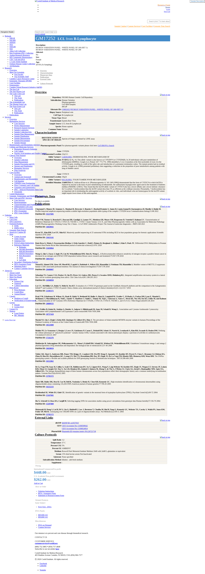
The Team (18, 98)
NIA (11, 45)
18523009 (50, 325)
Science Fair (18, 281)
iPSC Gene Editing (21, 213)
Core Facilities (147, 26)
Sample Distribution (21, 136)
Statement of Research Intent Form (51, 496)
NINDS (12, 42)
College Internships (21, 286)
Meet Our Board (15, 277)
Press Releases (19, 290)
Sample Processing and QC (24, 164)
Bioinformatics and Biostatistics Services (24, 145)
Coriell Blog (18, 292)
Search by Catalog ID (17, 232)
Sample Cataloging (21, 130)
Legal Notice (19, 313)
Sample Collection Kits (23, 132)
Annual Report (19, 294)
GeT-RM (22, 260)
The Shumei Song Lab (17, 104)
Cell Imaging (19, 181)
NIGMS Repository (26, 249)
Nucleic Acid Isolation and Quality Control (30, 153)
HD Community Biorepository (20, 57)
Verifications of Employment (25, 300)
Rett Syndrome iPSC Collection (21, 53)
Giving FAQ (19, 307)
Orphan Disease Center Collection (22, 64)
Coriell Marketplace (16, 194)
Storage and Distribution (23, 166)
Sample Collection (21, 160)
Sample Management (22, 138)
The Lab (17, 96)
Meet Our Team (15, 275)
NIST (21, 258)
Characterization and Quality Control (28, 205)
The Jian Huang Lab (17, 92)
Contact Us (13, 309)
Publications (18, 100)
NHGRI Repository (26, 251)
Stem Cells (13, 217)
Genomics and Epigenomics (24, 187)
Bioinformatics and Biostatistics (26, 179)
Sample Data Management (24, 134)
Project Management (22, 126)
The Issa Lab (14, 89)
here (57, 549)
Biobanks (22, 247)
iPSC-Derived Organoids (23, 209)
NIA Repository (25, 256)
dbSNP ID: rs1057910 (70, 423)
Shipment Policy (20, 266)
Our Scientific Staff (21, 77)
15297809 (50, 404)
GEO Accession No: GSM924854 (75, 429)
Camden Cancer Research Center (21, 79)
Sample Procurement (22, 141)
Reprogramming (20, 202)
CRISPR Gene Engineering (24, 183)
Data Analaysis (20, 170)
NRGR (12, 38)
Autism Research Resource (19, 55)
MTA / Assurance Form (47, 493)
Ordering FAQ (19, 241)
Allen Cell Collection (17, 51)
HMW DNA (19, 228)
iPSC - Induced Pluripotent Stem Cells (28, 190)
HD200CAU (43, 517)
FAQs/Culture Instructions (24, 243)
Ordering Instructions (46, 491)
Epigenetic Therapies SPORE (20, 81)
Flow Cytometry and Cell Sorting (26, 185)
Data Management (21, 162)
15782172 (50, 414)
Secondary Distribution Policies (26, 262)
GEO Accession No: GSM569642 (75, 426)
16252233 (50, 387)
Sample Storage (20, 143)
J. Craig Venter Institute (18, 62)
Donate (17, 305)
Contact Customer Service (24, 269)
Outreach (17, 283)
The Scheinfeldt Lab (17, 102)
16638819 (50, 348)
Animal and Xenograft (22, 177)
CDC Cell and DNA (17, 60)
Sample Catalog (120, 26)
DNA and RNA (15, 222)
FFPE (16, 226)
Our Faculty (18, 74)
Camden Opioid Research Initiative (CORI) (25, 87)
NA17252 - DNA (44, 507)
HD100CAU (43, 515)
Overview (13, 70)
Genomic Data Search (162, 26)
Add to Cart (38, 483)
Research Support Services (24, 128)
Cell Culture (18, 151)
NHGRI (12, 47)
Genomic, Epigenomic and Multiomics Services (27, 196)
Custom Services (134, 26)
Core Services (19, 124)
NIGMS (12, 40)
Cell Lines (13, 219)
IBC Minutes (19, 315)
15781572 (50, 376)
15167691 (50, 395)
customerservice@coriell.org (46, 543)
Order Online (19, 239)
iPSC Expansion (20, 211)
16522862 (50, 361)
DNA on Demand (44, 525)
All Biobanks (14, 66)
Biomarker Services (21, 168)
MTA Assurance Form (22, 264)
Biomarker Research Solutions (25, 149)
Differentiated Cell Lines (23, 207)
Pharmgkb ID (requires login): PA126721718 (79, 431)
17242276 (50, 338)
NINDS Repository (26, 254)
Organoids (18, 192)
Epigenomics (14, 85)
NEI (11, 49)
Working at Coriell (21, 298)
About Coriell (14, 273)
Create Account (20, 237)
